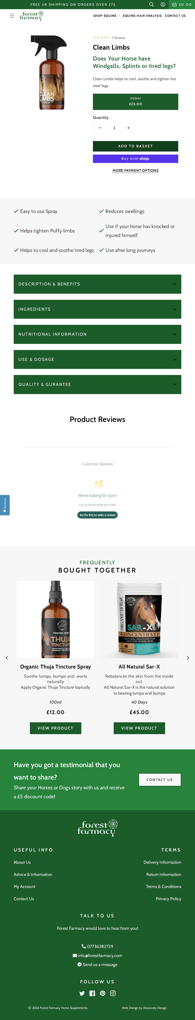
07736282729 (99, 946)
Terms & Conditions (163, 886)
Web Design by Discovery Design (144, 1008)
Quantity (101, 117)
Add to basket (135, 146)
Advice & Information (33, 874)
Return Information (163, 874)
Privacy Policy (168, 898)
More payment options (136, 170)
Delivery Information (162, 862)
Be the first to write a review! (97, 515)
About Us (22, 862)
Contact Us (160, 780)
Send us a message (99, 964)
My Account (24, 886)
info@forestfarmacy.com (99, 955)
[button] (151, 4)
